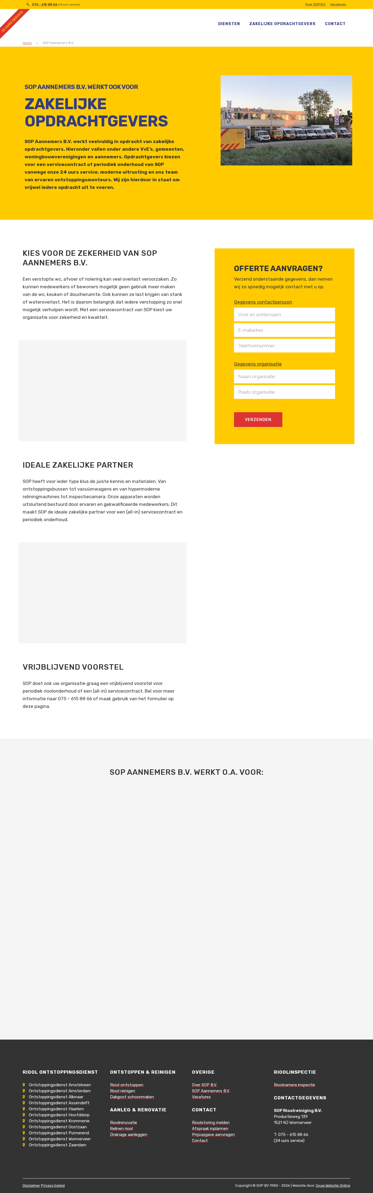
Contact (200, 1140)
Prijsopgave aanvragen (213, 1134)
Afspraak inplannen (210, 1128)
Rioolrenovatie (123, 1122)
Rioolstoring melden (211, 1122)
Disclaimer (31, 1185)
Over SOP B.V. (315, 4)
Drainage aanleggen (128, 1134)
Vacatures (338, 4)
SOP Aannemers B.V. (211, 1090)
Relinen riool (121, 1128)
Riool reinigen (122, 1090)
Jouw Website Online (332, 1185)
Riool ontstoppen (126, 1084)
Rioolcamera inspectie (294, 1084)
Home (27, 43)
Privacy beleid (53, 1185)
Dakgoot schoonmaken (132, 1096)
